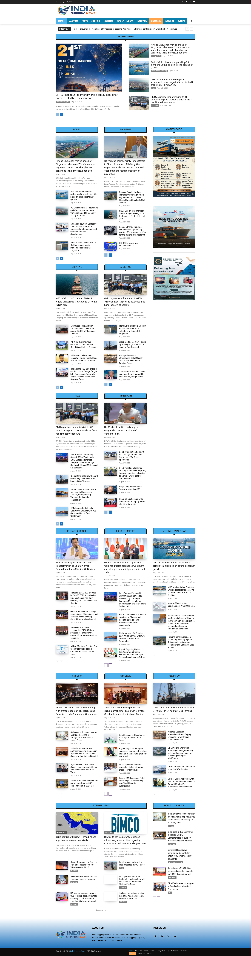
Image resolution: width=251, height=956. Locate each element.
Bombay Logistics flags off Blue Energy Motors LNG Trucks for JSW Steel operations (131, 456)
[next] (191, 29)
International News (174, 531)
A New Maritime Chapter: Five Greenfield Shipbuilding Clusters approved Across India (84, 650)
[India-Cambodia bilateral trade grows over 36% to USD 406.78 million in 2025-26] (62, 783)
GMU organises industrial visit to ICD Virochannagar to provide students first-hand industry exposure (171, 100)
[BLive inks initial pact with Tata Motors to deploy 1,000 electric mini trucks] (110, 502)
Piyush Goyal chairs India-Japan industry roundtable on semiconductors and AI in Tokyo (83, 768)
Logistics (125, 267)
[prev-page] (57, 114)
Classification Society (175, 862)
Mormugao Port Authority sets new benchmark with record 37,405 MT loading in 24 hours (83, 330)
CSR (170, 892)
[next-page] (61, 114)
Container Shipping (63, 102)
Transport (125, 396)
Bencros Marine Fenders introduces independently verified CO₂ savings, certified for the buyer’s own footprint (132, 231)
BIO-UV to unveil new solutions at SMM (128, 244)
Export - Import (125, 531)
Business (77, 676)
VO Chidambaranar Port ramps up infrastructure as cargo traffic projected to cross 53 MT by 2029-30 (172, 82)
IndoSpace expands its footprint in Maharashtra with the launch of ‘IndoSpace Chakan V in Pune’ (132, 880)
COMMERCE (172, 877)
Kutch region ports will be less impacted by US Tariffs (132, 863)
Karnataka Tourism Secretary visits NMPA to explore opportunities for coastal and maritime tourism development (83, 229)
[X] (190, 1)
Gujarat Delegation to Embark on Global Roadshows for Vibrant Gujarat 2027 (83, 865)
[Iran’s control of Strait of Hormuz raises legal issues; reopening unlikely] (77, 823)
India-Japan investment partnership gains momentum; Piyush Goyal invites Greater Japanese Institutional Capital (84, 752)
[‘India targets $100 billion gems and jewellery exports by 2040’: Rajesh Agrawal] (159, 871)
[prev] (187, 29)
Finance (171, 826)
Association (109, 832)
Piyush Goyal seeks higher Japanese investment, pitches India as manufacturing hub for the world (133, 752)
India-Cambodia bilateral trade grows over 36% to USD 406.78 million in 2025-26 (84, 783)
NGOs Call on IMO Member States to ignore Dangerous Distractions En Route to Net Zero (132, 215)
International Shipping (159, 71)
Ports (153, 88)
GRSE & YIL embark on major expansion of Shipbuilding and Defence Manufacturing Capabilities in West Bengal (84, 615)
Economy (125, 676)
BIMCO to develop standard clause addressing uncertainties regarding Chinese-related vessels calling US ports (125, 840)
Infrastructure (77, 531)
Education (155, 105)
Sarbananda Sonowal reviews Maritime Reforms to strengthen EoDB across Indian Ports (83, 736)
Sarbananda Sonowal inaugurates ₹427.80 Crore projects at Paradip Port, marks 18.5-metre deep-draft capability (83, 632)
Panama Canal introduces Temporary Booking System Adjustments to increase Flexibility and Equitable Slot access (132, 197)
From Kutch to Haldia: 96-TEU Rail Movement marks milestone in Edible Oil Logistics (83, 246)
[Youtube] (193, 1)
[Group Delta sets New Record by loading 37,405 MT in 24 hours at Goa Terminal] (110, 345)
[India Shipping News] (77, 11)
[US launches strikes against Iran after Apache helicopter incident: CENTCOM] (110, 896)
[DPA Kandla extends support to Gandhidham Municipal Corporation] (159, 886)
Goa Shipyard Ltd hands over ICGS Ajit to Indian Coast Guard (132, 738)
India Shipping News (77, 951)
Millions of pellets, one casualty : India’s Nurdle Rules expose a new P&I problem (84, 358)
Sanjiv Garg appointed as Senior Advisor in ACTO (130, 488)
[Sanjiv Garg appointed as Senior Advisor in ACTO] (110, 489)
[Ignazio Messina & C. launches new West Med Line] (159, 606)
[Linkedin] (186, 1)
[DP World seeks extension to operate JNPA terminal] (159, 769)
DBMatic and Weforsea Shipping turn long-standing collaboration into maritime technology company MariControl (180, 753)
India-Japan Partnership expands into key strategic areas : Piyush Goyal (131, 767)
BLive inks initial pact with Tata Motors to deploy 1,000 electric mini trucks (132, 501)
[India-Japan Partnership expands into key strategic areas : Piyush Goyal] (110, 767)
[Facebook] (182, 1)
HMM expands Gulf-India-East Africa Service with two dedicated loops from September (83, 512)
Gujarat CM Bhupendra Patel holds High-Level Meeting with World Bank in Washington (131, 782)
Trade (76, 396)
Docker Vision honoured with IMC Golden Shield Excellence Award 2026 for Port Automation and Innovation (181, 783)
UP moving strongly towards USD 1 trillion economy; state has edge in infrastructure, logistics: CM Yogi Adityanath (83, 897)
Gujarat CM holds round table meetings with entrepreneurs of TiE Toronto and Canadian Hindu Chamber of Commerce (76, 710)
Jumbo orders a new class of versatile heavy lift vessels (83, 877)
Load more (100, 910)
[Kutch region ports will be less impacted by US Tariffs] (110, 865)
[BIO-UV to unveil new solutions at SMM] (110, 246)
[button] (192, 21)
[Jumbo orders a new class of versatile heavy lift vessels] (62, 879)
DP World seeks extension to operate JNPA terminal (181, 767)
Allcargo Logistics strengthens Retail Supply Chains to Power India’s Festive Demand (131, 359)
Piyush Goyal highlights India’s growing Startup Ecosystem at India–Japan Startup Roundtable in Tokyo (132, 653)
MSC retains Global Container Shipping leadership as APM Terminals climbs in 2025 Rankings (181, 591)
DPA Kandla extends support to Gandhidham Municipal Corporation (181, 886)
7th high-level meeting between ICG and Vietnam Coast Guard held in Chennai (83, 344)
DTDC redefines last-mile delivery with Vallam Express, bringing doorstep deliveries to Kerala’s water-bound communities (132, 473)
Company (174, 676)
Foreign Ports (156, 56)
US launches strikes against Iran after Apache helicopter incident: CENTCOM (131, 896)
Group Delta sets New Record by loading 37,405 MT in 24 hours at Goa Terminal (132, 344)
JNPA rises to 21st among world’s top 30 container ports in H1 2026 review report (87, 96)
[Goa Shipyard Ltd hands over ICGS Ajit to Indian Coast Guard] (110, 738)
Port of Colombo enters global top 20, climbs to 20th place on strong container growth (110, 29)
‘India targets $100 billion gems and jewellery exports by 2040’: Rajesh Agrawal (180, 871)
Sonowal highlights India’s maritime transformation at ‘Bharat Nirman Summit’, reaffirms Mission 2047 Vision (76, 565)
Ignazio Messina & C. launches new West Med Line (181, 604)
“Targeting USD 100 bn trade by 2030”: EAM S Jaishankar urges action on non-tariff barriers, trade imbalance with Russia (83, 598)
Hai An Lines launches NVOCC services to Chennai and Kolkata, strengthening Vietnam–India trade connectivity (84, 494)
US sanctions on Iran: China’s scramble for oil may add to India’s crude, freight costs (132, 374)
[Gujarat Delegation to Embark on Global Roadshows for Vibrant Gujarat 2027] (62, 865)
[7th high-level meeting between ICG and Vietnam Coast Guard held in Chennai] (62, 345)
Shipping (77, 267)
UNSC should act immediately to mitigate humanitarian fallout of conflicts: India (121, 430)
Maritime (125, 129)
